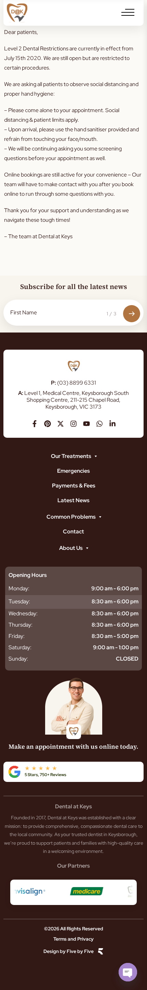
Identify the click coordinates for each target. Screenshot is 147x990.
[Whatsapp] (99, 423)
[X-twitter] (60, 423)
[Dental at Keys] (17, 12)
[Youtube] (86, 423)
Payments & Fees (73, 485)
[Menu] (127, 12)
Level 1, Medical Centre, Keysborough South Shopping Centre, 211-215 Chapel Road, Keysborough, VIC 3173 (73, 399)
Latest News (73, 500)
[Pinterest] (47, 423)
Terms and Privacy (73, 939)
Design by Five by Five (68, 951)
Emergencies (73, 470)
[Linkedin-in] (112, 423)
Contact (73, 531)
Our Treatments (71, 456)
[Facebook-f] (34, 423)
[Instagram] (73, 423)
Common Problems (71, 516)
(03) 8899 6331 (73, 382)
